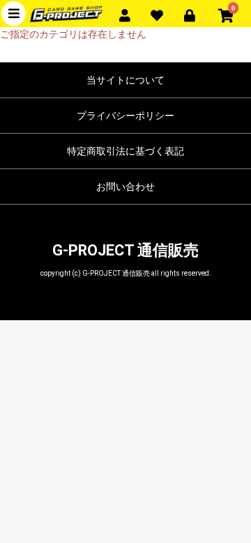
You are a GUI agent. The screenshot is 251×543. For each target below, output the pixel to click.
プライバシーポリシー (125, 115)
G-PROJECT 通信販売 (125, 250)
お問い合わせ (125, 186)
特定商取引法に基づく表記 (125, 151)
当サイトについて (125, 80)
